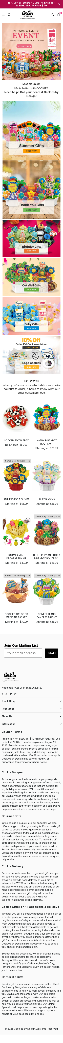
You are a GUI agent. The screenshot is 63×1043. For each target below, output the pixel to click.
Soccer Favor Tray (16, 440)
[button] (58, 15)
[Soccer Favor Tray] (16, 417)
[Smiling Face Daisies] (16, 476)
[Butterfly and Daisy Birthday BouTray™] (46, 532)
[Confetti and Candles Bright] (46, 591)
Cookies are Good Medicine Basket (16, 616)
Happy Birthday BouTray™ (47, 442)
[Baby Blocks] (46, 476)
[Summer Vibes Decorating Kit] (16, 532)
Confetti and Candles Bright (46, 616)
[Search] (9, 14)
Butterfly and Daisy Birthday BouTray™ (46, 557)
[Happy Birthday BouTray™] (46, 417)
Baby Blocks (46, 499)
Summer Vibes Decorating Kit (16, 557)
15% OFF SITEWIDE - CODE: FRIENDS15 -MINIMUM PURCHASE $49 (31, 4)
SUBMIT (51, 653)
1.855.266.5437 (34, 687)
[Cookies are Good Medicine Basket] (16, 591)
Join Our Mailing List (21, 645)
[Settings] (52, 15)
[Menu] (3, 14)
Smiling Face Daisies (16, 499)
